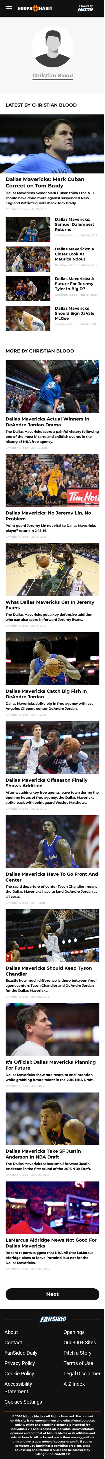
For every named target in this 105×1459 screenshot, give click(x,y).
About (11, 1332)
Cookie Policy (19, 1373)
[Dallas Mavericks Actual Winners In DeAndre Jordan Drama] (52, 405)
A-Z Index (74, 1384)
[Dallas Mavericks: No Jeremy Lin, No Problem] (52, 496)
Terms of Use (78, 1363)
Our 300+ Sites (80, 1342)
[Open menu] (9, 8)
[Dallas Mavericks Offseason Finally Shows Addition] (52, 766)
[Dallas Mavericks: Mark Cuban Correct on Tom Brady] (52, 162)
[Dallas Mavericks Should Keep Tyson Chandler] (52, 954)
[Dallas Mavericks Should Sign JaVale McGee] (52, 318)
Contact (13, 1342)
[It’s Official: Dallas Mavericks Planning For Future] (52, 1045)
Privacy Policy (19, 1363)
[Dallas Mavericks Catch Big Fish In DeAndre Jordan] (52, 674)
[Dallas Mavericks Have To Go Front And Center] (52, 860)
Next (52, 1294)
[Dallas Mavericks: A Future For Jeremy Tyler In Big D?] (52, 288)
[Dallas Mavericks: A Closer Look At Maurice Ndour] (52, 259)
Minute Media (33, 1416)
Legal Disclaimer (82, 1373)
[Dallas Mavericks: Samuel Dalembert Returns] (52, 229)
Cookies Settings (23, 1402)
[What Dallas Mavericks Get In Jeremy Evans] (52, 585)
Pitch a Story (78, 1353)
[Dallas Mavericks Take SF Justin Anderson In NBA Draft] (52, 1135)
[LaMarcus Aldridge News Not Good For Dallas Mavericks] (52, 1226)
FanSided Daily (21, 1353)
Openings (74, 1332)
